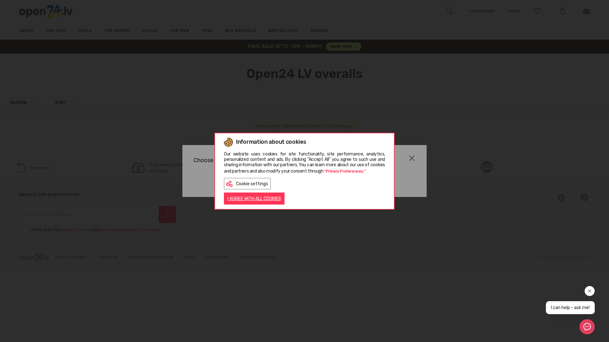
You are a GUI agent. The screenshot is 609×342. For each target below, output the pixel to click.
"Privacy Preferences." (344, 171)
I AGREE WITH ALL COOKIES (254, 198)
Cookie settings (252, 184)
